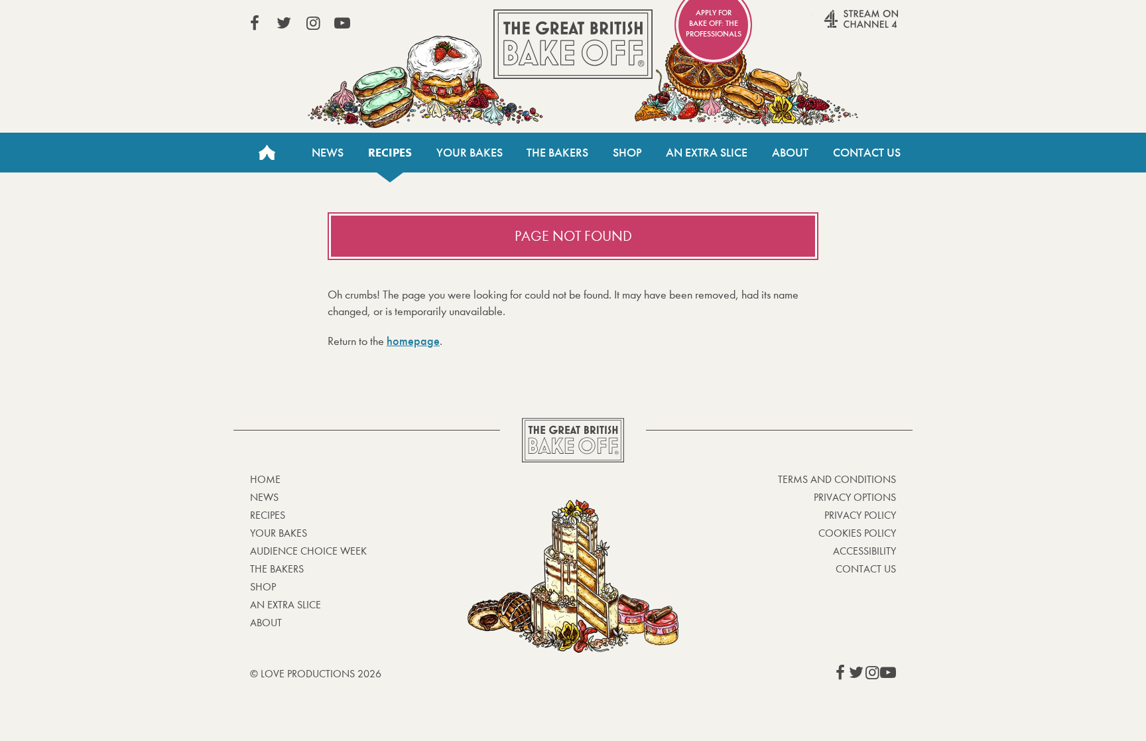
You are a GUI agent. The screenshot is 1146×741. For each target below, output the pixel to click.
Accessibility (864, 551)
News (328, 152)
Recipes (390, 152)
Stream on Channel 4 (835, 25)
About (790, 152)
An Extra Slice (706, 152)
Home (266, 152)
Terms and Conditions (837, 479)
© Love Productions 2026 (315, 673)
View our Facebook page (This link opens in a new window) (255, 23)
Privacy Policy (860, 515)
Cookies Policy (857, 533)
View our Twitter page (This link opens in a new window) (284, 23)
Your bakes (278, 533)
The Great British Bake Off (573, 44)
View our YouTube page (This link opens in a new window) (342, 23)
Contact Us (867, 152)
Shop (627, 152)
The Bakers (557, 152)
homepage (413, 341)
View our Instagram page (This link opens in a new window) (313, 23)
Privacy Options (855, 497)
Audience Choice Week (308, 551)
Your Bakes (469, 152)
